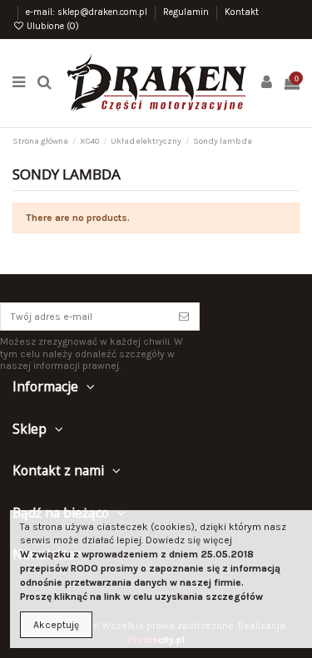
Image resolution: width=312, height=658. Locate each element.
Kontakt (242, 12)
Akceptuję (56, 625)
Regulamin (187, 12)
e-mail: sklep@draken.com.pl (88, 12)
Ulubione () (51, 26)
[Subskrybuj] (184, 316)
